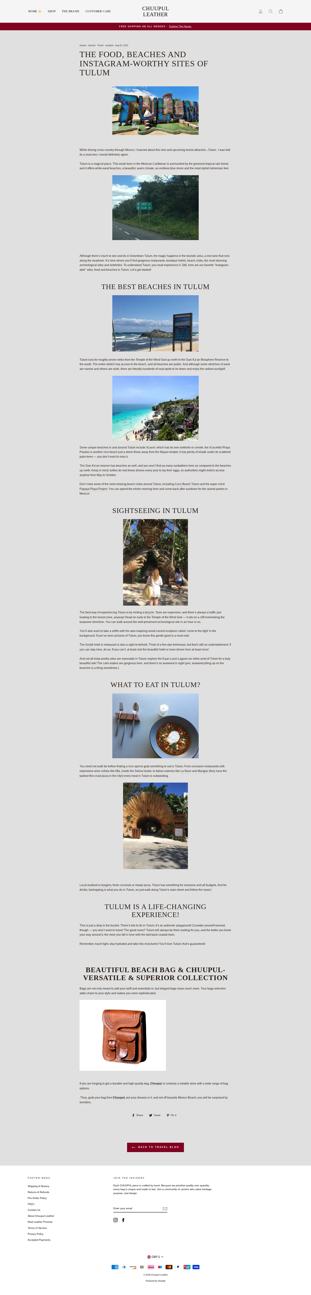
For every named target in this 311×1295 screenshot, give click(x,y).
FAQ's (31, 1204)
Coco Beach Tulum (187, 484)
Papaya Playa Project (93, 488)
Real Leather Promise (40, 1222)
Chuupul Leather (155, 11)
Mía (117, 770)
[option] (155, 26)
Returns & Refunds (38, 1192)
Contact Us (34, 1210)
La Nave (186, 770)
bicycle (149, 612)
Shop (52, 11)
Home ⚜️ (35, 11)
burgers (106, 885)
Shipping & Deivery (38, 1186)
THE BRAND (70, 11)
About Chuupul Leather (41, 1216)
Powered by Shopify (155, 1281)
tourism (92, 45)
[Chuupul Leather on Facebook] (123, 1220)
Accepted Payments (39, 1240)
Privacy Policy (35, 1234)
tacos (147, 885)
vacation (109, 45)
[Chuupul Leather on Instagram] (115, 1220)
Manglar (203, 770)
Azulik (89, 644)
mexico (83, 45)
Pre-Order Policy (37, 1198)
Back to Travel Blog (158, 1147)
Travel (100, 45)
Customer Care (98, 11)
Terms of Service (37, 1228)
